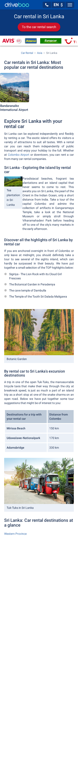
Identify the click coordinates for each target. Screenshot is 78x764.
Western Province (15, 533)
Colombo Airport (19, 154)
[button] (47, 5)
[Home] (17, 4)
